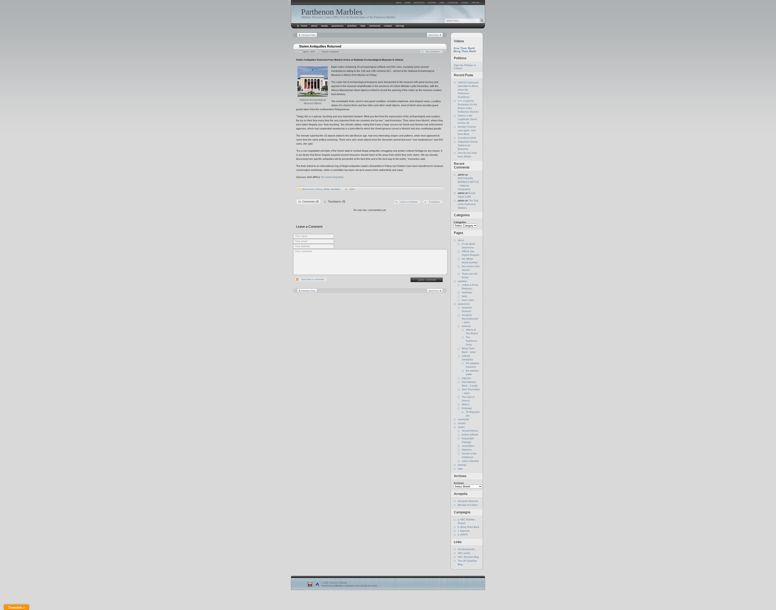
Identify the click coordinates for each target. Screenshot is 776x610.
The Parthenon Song (471, 341)
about (398, 2)
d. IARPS (463, 534)
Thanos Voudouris (330, 51)
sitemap (475, 2)
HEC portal (464, 553)
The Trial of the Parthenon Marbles (468, 204)
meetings (467, 292)
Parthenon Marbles (332, 11)
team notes (468, 300)
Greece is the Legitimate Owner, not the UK (468, 119)
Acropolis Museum (468, 501)
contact (464, 2)
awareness (419, 2)
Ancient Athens (470, 430)
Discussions (308, 189)
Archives (459, 483)
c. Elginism (464, 531)
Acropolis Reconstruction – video (470, 319)
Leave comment (426, 279)
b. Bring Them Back (468, 527)
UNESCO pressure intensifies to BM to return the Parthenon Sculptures (468, 89)
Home (304, 25)
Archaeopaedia (466, 549)
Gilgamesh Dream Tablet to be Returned (468, 145)
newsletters (468, 446)
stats (442, 2)
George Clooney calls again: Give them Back (467, 130)
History (318, 189)
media (407, 2)
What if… (467, 404)
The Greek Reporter (331, 177)
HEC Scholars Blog (468, 557)
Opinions (467, 449)
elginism (466, 378)
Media (326, 189)
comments (453, 2)
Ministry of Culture (468, 505)
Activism (466, 326)
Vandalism (336, 189)
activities (432, 2)
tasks (464, 296)
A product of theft (467, 138)
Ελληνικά (467, 408)
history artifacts (470, 434)
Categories (460, 222)
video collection (470, 461)
